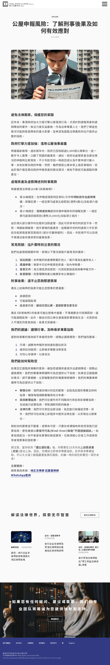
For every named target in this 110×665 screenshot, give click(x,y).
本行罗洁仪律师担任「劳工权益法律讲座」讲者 (88, 561)
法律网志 (30, 643)
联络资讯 (53, 643)
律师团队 (42, 643)
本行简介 (19, 643)
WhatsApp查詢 (21, 475)
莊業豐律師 (52, 470)
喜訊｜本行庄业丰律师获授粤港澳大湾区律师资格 (20, 556)
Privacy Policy (38, 658)
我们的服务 (7, 643)
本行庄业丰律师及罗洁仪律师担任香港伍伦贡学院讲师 (54, 547)
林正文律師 (37, 470)
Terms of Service (51, 658)
